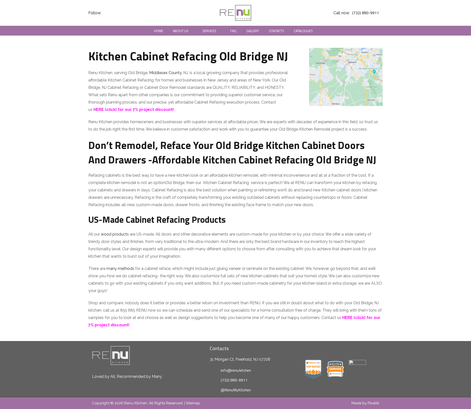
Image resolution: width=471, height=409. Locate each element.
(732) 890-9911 (365, 13)
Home (158, 30)
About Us (180, 30)
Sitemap (193, 403)
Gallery (252, 30)
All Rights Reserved (166, 403)
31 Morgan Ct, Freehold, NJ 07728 (240, 359)
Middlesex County (165, 72)
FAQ (233, 30)
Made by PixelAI (365, 403)
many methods (120, 268)
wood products (115, 234)
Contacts (276, 30)
